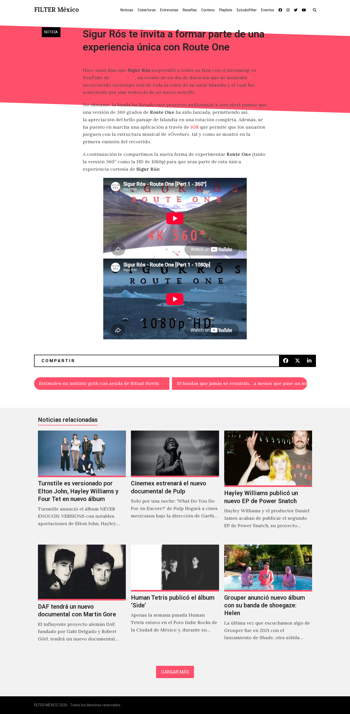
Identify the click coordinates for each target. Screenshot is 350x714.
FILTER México (56, 10)
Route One (123, 77)
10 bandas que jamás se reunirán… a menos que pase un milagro (242, 383)
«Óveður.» (207, 92)
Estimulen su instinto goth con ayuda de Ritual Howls (99, 383)
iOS (194, 127)
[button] (316, 9)
